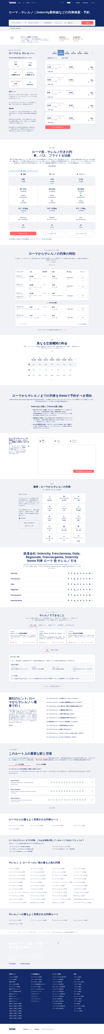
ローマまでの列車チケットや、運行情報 (64, 849)
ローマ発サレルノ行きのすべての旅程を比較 (21, 849)
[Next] (92, 52)
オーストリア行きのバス (37, 989)
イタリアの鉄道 (13, 977)
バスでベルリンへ (36, 999)
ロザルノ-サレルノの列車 (16, 899)
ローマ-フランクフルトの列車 (17, 879)
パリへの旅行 (77, 1008)
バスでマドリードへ (36, 991)
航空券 (28, 2)
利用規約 (36, 1029)
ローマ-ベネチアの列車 (36, 825)
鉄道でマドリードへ (14, 989)
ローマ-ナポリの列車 (57, 825)
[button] (49, 23)
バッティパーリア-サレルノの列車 (61, 899)
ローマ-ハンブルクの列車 (80, 875)
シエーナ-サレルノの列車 (80, 885)
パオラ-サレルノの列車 (80, 889)
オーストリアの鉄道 (14, 986)
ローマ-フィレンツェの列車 (16, 825)
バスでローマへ (35, 994)
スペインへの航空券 (58, 979)
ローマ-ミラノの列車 (79, 825)
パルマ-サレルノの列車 (36, 889)
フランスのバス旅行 (36, 979)
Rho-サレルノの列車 (79, 896)
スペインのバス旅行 (36, 977)
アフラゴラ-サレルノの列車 (16, 896)
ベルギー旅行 (77, 999)
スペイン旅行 (77, 989)
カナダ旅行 (77, 1003)
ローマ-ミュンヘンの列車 (59, 872)
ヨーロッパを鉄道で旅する (29, 932)
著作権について (27, 1029)
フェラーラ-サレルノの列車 (59, 892)
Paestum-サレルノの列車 (16, 924)
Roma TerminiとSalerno (41, 758)
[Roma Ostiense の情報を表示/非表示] (92, 800)
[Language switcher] (70, 3)
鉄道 (19, 2)
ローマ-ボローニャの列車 (16, 885)
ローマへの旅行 (78, 1011)
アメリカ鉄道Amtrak (15, 991)
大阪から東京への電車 (15, 1011)
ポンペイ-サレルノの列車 (16, 889)
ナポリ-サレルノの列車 (15, 920)
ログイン (93, 2)
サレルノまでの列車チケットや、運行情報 (21, 851)
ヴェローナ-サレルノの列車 (59, 920)
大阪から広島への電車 (15, 1018)
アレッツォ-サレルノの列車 (37, 899)
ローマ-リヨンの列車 (36, 882)
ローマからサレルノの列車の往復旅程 (19, 846)
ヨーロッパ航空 (56, 974)
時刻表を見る (15, 86)
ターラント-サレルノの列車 (59, 896)
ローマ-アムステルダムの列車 (17, 872)
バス (23, 2)
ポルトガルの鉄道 (14, 984)
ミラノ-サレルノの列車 (58, 885)
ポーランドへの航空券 (58, 994)
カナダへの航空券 (57, 999)
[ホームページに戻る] (13, 3)
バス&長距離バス (35, 974)
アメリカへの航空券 (58, 996)
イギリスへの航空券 (58, 984)
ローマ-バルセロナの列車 (37, 872)
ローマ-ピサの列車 (14, 829)
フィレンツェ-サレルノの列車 (38, 920)
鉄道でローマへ (13, 994)
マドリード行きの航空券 (59, 977)
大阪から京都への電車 (15, 1008)
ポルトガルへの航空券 (58, 986)
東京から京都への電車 (15, 1003)
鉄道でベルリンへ (14, 999)
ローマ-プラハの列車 (57, 879)
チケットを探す (15, 66)
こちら (65, 330)
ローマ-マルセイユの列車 (37, 885)
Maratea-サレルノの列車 (37, 902)
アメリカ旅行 (77, 1001)
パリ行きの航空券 (57, 1003)
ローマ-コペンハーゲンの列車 (17, 875)
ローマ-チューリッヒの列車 (59, 875)
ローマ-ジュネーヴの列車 (16, 882)
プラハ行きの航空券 (58, 1008)
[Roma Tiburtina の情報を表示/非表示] (92, 791)
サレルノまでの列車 (44, 932)
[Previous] (29, 359)
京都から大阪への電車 (15, 1013)
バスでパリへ (34, 996)
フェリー (33, 2)
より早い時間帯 (22, 324)
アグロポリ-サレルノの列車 (81, 892)
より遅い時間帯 (81, 324)
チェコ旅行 (77, 994)
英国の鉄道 (12, 982)
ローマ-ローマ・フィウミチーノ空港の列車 (64, 882)
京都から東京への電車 (15, 1016)
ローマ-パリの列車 (14, 869)
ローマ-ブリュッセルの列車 (37, 875)
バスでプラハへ (35, 1001)
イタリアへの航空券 (58, 989)
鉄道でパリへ (13, 996)
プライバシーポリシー (48, 1029)
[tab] (52, 57)
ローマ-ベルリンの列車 (58, 869)
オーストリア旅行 (79, 996)
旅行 (75, 974)
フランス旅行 (77, 977)
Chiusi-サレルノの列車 (58, 902)
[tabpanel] (67, 460)
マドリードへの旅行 (79, 1006)
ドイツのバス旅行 (36, 986)
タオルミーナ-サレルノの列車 (38, 892)
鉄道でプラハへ (13, 1001)
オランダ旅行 (77, 991)
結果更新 (51, 265)
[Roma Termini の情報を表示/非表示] (92, 782)
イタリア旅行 (77, 984)
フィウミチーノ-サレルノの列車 (17, 902)
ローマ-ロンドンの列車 (36, 869)
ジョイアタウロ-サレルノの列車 (82, 902)
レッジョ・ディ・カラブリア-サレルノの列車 (21, 892)
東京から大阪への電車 (15, 1006)
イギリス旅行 (77, 986)
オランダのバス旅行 (36, 982)
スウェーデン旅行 (79, 982)
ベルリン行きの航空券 (58, 1006)
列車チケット (12, 974)
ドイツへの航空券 (57, 982)
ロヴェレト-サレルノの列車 (59, 889)
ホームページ (12, 932)
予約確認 (78, 2)
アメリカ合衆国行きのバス (38, 984)
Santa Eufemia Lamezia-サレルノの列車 (85, 899)
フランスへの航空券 (58, 991)
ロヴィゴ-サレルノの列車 (37, 896)
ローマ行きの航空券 (58, 1001)
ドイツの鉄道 (13, 979)
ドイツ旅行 (77, 979)
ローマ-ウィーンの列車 (80, 872)
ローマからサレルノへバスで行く (62, 846)
